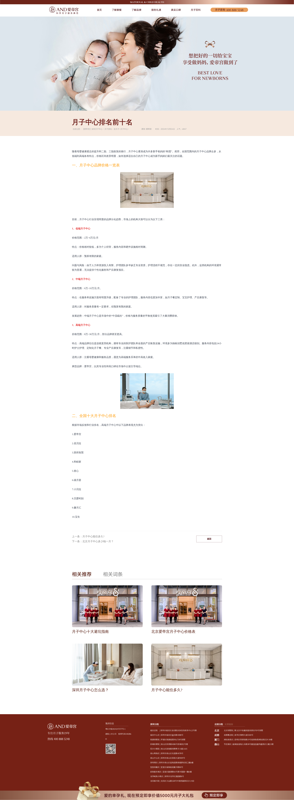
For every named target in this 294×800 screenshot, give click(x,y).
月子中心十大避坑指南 (90, 632)
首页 (99, 9)
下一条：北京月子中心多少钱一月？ (93, 541)
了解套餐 (117, 9)
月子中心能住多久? (166, 690)
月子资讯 (108, 129)
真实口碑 (176, 9)
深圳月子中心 (96, 129)
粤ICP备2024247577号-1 (115, 729)
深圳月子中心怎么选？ (90, 690)
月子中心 (124, 129)
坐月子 (116, 129)
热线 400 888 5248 (58, 739)
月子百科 (196, 9)
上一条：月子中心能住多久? (88, 536)
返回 (209, 539)
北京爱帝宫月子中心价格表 (173, 632)
